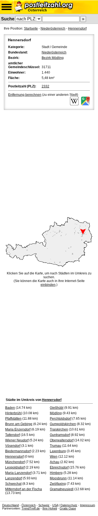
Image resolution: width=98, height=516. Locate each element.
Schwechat (13, 484)
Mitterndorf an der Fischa (23, 489)
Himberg (56, 473)
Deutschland (10, 505)
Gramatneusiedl (62, 489)
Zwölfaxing (58, 484)
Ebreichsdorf (59, 467)
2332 (45, 86)
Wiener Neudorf (17, 440)
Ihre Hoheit (49, 508)
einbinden (48, 285)
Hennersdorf (77, 28)
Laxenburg (58, 451)
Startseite (31, 28)
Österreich (29, 505)
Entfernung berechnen (24, 95)
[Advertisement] (49, 162)
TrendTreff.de (31, 508)
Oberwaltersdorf (62, 440)
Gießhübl (56, 408)
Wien (53, 456)
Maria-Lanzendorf (18, 473)
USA (55, 505)
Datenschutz (68, 505)
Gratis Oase (68, 508)
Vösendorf (12, 446)
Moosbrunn (58, 478)
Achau (54, 462)
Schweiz (44, 505)
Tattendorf (12, 435)
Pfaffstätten (13, 418)
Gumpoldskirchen (63, 424)
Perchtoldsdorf (60, 418)
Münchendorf (15, 462)
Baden (10, 408)
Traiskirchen (59, 429)
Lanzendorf (13, 478)
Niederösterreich (53, 28)
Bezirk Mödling (53, 58)
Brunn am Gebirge (18, 424)
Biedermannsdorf (18, 451)
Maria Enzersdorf (17, 429)
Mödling (56, 413)
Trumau (55, 446)
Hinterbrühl (13, 413)
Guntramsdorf (60, 435)
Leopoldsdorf (15, 467)
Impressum (87, 505)
